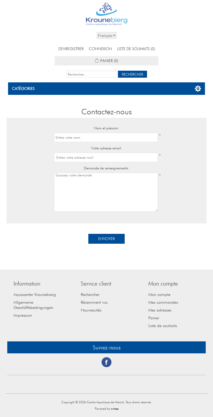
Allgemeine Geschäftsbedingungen (33, 305)
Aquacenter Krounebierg (35, 294)
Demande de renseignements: (106, 168)
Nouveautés (91, 310)
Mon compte (159, 294)
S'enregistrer (71, 49)
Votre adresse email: (106, 148)
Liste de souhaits (162, 325)
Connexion (100, 49)
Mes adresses (159, 310)
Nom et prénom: (106, 128)
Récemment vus (94, 302)
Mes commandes (163, 302)
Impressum (23, 315)
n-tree (114, 409)
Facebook (106, 362)
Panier (153, 317)
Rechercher (90, 294)
